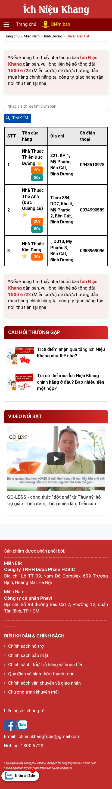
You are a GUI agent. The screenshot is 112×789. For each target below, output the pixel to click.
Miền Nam (32, 36)
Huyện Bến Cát (78, 36)
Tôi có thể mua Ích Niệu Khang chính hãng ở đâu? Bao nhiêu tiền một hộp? (70, 382)
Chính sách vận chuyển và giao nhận (44, 683)
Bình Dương (53, 36)
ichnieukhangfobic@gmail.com (48, 736)
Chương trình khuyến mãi (33, 692)
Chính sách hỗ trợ (26, 646)
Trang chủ (26, 24)
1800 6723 (32, 745)
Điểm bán (60, 24)
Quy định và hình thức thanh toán (41, 673)
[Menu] (6, 25)
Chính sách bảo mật (28, 655)
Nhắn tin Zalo (25, 774)
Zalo (21, 725)
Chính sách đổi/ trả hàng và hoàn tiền (45, 664)
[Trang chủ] (56, 8)
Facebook (9, 725)
